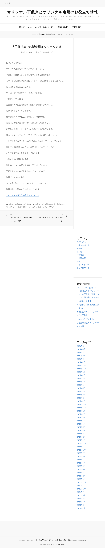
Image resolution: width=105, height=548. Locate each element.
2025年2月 (81, 359)
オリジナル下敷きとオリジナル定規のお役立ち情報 (52, 12)
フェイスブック (83, 268)
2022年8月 (81, 456)
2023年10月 (81, 411)
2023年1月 (81, 440)
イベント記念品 (48, 207)
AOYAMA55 (30, 52)
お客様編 (18, 204)
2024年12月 (81, 365)
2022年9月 (81, 453)
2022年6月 (81, 463)
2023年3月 (81, 433)
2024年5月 (81, 388)
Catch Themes (60, 544)
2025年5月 (81, 349)
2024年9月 (81, 375)
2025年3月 (81, 356)
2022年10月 (81, 450)
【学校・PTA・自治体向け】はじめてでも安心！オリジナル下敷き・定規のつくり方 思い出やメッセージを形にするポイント (88, 294)
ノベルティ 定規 (35, 207)
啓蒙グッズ (39, 204)
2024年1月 (81, 401)
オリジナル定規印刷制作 (18, 207)
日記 (78, 261)
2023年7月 (81, 420)
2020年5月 (81, 498)
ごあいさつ (81, 242)
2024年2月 (81, 398)
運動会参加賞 (50, 204)
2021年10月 (81, 489)
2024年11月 (81, 368)
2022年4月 (81, 469)
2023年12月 (81, 404)
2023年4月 (81, 430)
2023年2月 (81, 437)
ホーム (34, 34)
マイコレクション (84, 264)
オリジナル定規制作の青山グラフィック (22, 195)
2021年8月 (81, 495)
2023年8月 (81, 417)
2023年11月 (81, 407)
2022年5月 (81, 466)
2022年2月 (81, 476)
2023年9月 (81, 414)
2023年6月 (81, 424)
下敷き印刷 (62, 27)
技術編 (79, 248)
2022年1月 (81, 479)
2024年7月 (81, 381)
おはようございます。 (86, 319)
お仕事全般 (27, 204)
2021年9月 (81, 492)
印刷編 (41, 34)
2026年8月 (81, 346)
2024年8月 (81, 378)
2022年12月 (81, 443)
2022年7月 (81, 459)
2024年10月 (81, 372)
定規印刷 (75, 27)
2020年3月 (81, 505)
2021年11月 (81, 485)
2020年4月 (81, 502)
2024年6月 (81, 385)
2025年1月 (81, 362)
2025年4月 (81, 352)
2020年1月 (81, 508)
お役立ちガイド (83, 245)
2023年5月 (81, 427)
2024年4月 (81, 391)
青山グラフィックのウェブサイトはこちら (35, 27)
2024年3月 (81, 394)
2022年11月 (81, 446)
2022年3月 (81, 472)
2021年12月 (81, 482)
